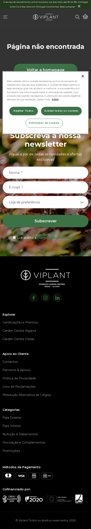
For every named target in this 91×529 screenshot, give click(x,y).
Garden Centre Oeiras (18, 339)
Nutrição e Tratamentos (20, 434)
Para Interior (12, 426)
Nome (14, 173)
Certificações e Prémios (20, 322)
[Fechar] (82, 76)
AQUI (55, 99)
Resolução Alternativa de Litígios (27, 395)
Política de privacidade (57, 238)
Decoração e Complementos (24, 442)
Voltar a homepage (46, 70)
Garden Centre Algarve (19, 331)
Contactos (10, 362)
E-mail (14, 187)
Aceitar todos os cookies (61, 110)
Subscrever (45, 221)
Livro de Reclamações (19, 387)
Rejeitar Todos (23, 110)
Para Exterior (12, 418)
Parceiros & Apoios (16, 370)
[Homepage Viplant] (45, 17)
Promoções (11, 451)
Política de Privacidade (19, 378)
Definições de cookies (44, 122)
